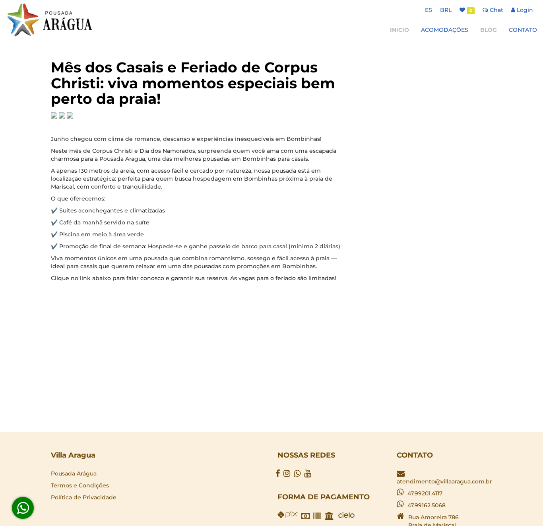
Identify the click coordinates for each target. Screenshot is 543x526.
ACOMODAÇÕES (444, 29)
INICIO (399, 29)
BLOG (488, 29)
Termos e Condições (80, 485)
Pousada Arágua (74, 473)
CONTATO (523, 29)
